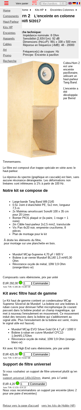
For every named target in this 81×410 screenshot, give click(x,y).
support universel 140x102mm (21, 378)
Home (25, 9)
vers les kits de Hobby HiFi (58, 405)
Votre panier (22, 3)
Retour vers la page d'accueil (21, 405)
